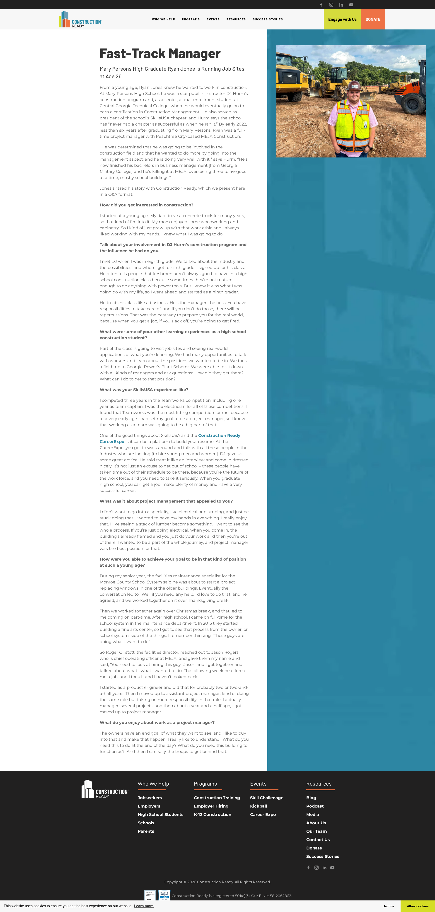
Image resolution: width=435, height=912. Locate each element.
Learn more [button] (144, 906)
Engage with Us (342, 19)
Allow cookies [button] (418, 906)
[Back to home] (80, 19)
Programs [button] (191, 19)
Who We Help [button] (163, 19)
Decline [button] (388, 906)
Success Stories (268, 19)
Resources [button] (236, 19)
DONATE (373, 19)
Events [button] (213, 19)
